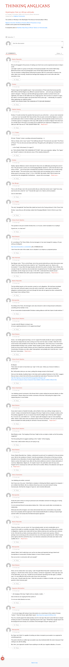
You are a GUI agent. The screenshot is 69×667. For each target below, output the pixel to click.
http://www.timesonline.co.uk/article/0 (21, 246)
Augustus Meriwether (18, 588)
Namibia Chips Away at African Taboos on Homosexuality (32, 27)
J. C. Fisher (15, 132)
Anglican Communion (19, 16)
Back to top (35, 662)
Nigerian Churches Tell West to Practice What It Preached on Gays (23, 22)
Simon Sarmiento (17, 388)
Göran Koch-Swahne (18, 220)
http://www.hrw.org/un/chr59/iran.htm (46, 615)
